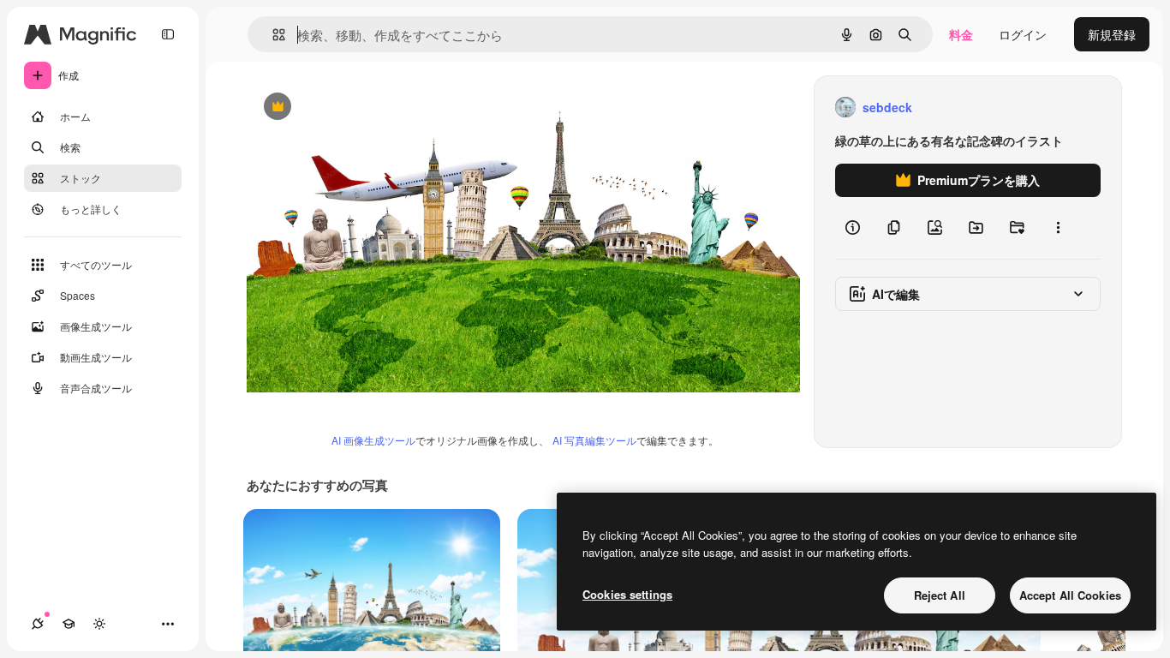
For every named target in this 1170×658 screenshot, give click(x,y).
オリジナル (364, 108)
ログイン (1023, 34)
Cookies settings (627, 594)
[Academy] (68, 623)
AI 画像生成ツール (373, 440)
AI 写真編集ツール (594, 440)
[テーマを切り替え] (99, 623)
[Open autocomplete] (271, 34)
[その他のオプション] (1058, 228)
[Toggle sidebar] (168, 34)
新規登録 (1112, 34)
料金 (961, 34)
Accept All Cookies (1070, 595)
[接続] (37, 623)
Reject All (939, 595)
